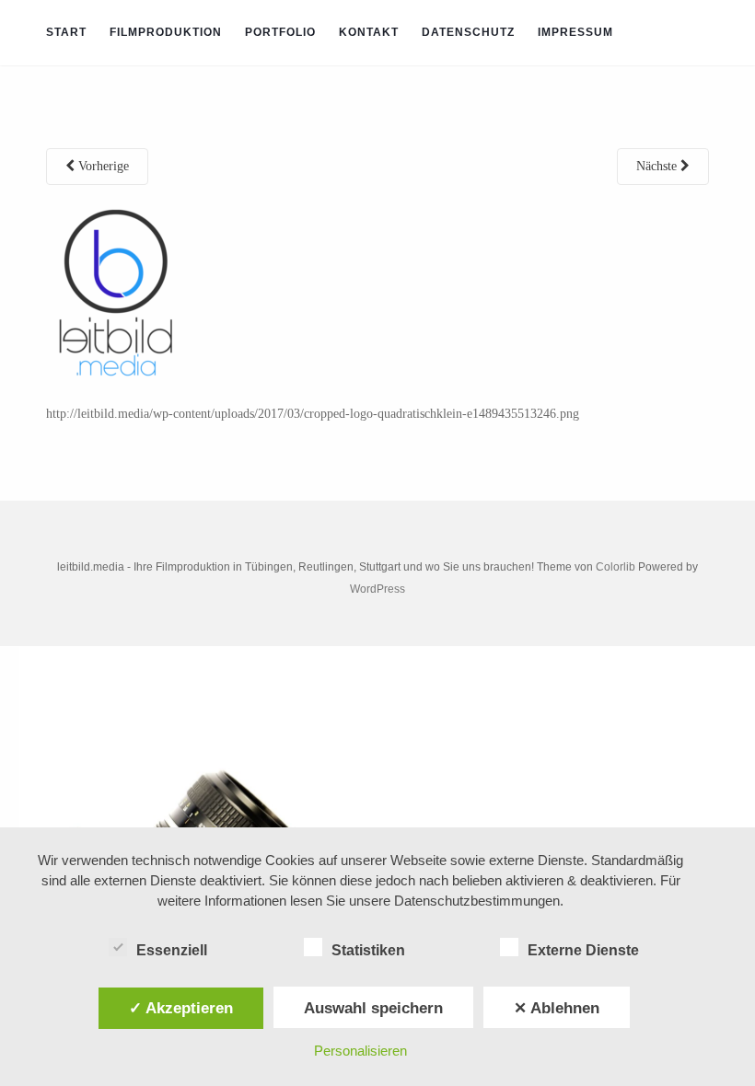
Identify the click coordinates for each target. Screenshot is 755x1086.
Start (66, 32)
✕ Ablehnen (556, 1007)
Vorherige (102, 166)
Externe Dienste (583, 950)
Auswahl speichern (373, 1007)
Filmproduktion (166, 32)
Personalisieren (360, 1050)
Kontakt (369, 32)
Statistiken (368, 950)
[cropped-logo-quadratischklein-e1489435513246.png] (118, 294)
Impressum (575, 32)
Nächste (658, 166)
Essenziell (171, 950)
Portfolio (280, 32)
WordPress (377, 589)
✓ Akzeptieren (181, 1007)
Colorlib (615, 566)
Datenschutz (468, 32)
